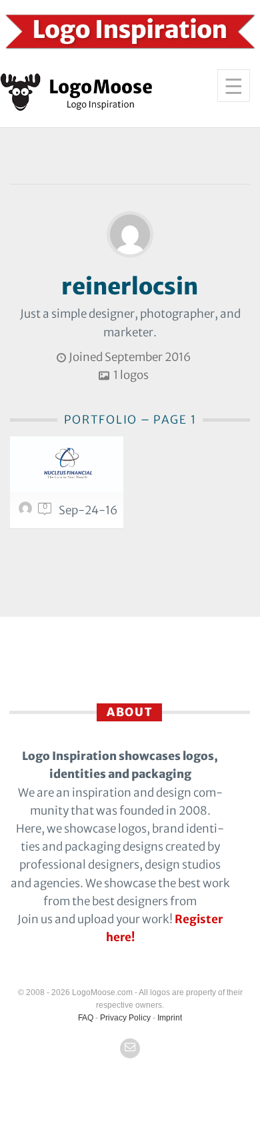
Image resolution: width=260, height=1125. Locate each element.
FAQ (85, 1017)
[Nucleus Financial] (66, 464)
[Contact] (130, 1048)
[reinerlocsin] (27, 511)
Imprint (169, 1017)
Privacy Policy (125, 1017)
